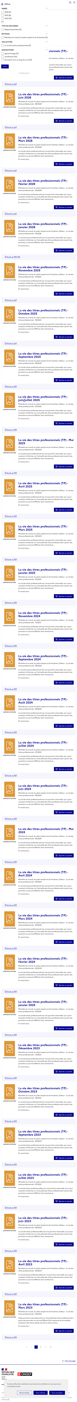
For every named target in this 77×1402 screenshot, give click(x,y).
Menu (74, 2)
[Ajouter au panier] (57, 77)
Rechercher (70, 2)
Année (4, 8)
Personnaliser (24, 1393)
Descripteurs (8, 50)
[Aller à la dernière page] (50, 1347)
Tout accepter (57, 1393)
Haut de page (69, 1361)
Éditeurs (6, 34)
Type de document (10, 26)
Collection (7, 42)
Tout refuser (40, 1393)
